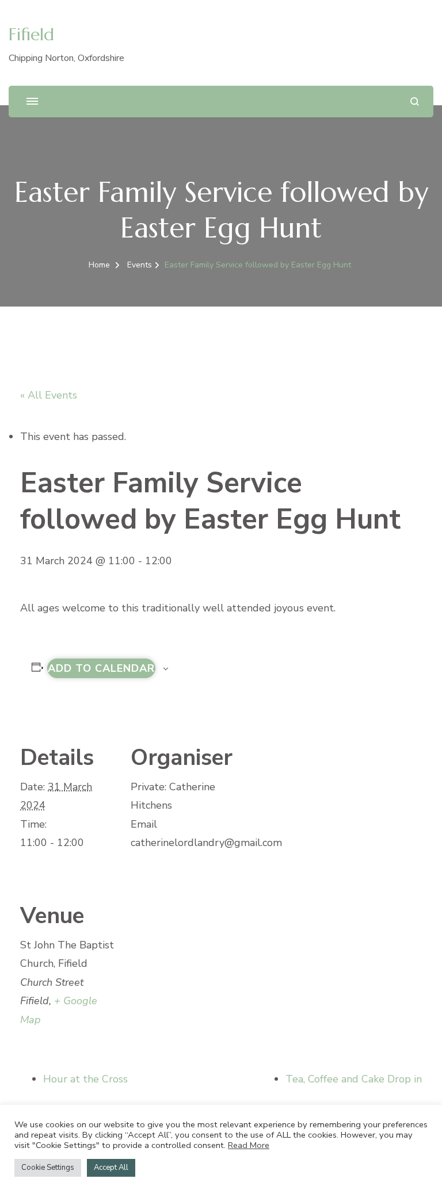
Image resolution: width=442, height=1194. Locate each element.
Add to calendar (101, 668)
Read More (248, 1145)
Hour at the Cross (85, 1079)
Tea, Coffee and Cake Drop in (353, 1079)
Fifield (31, 34)
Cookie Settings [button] (47, 1167)
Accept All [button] (111, 1167)
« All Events (48, 395)
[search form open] (415, 101)
